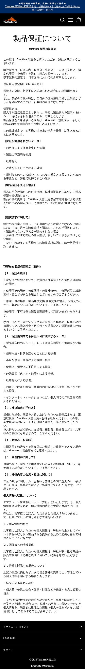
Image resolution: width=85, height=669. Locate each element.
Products (9, 638)
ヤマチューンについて (16, 626)
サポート (8, 649)
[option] (42, 6)
